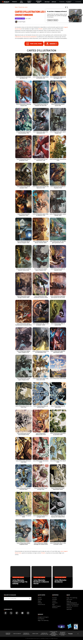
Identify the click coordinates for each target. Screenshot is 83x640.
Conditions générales (8, 634)
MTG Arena (21, 2)
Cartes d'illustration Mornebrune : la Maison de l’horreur (41, 582)
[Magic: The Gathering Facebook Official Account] (5, 613)
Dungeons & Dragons (43, 617)
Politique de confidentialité (26, 634)
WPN (53, 604)
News (16, 7)
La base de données (69, 2)
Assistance (54, 602)
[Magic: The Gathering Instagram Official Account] (28, 613)
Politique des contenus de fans (44, 634)
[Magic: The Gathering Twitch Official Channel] (16, 613)
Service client (35, 633)
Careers (54, 601)
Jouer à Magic (29, 2)
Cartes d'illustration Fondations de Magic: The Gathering (20, 582)
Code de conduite (17, 633)
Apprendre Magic (38, 2)
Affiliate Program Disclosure (56, 606)
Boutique (47, 1)
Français (50, 20)
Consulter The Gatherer (72, 606)
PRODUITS (14, 1)
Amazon (40, 28)
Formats (40, 599)
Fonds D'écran (41, 604)
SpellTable (69, 609)
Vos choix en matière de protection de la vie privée (62, 634)
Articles (54, 1)
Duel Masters (41, 618)
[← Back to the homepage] (6, 1)
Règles (39, 601)
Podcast (40, 602)
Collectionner (26, 36)
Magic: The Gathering (72, 597)
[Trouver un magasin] (29, 598)
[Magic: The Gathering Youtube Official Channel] (22, 613)
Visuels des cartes (23, 7)
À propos (54, 597)
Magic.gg (69, 601)
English (55, 20)
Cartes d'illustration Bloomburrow (62, 583)
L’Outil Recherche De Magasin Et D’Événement (73, 603)
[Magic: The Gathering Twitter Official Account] (11, 613)
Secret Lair (69, 607)
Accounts (79, 1)
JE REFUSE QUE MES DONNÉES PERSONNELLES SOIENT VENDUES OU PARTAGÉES (54, 633)
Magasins (62, 1)
